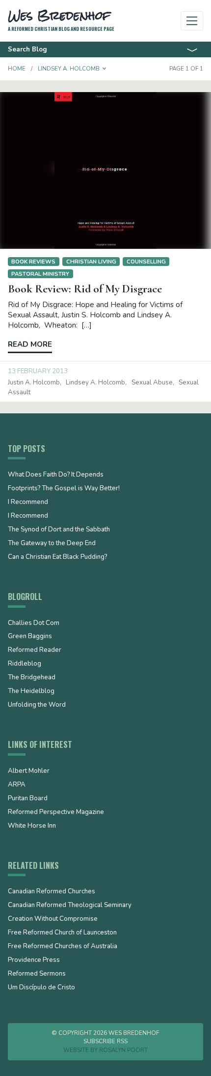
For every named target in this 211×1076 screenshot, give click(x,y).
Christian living (91, 261)
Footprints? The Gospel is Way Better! (64, 489)
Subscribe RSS (105, 1041)
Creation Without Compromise (53, 919)
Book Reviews (33, 261)
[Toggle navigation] (192, 20)
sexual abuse (152, 382)
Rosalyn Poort (123, 1050)
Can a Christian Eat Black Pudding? (57, 557)
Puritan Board (28, 799)
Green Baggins (30, 637)
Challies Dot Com (33, 623)
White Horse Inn (32, 826)
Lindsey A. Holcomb (95, 382)
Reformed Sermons (37, 974)
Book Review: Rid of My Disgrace (85, 289)
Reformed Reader (34, 650)
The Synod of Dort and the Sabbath (59, 530)
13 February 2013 (38, 371)
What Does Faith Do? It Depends (56, 475)
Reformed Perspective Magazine (56, 812)
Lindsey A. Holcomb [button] (69, 68)
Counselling (146, 261)
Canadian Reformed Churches (51, 892)
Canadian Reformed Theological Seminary (70, 905)
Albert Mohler (29, 771)
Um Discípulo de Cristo (41, 988)
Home (17, 68)
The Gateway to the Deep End (52, 544)
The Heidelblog (31, 691)
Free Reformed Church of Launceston (62, 933)
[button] (104, 68)
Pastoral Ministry (40, 274)
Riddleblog (24, 664)
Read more (30, 344)
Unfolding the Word (37, 705)
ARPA (17, 785)
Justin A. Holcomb (34, 382)
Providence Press (34, 960)
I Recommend (28, 502)
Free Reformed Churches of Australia (62, 947)
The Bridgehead (31, 678)
